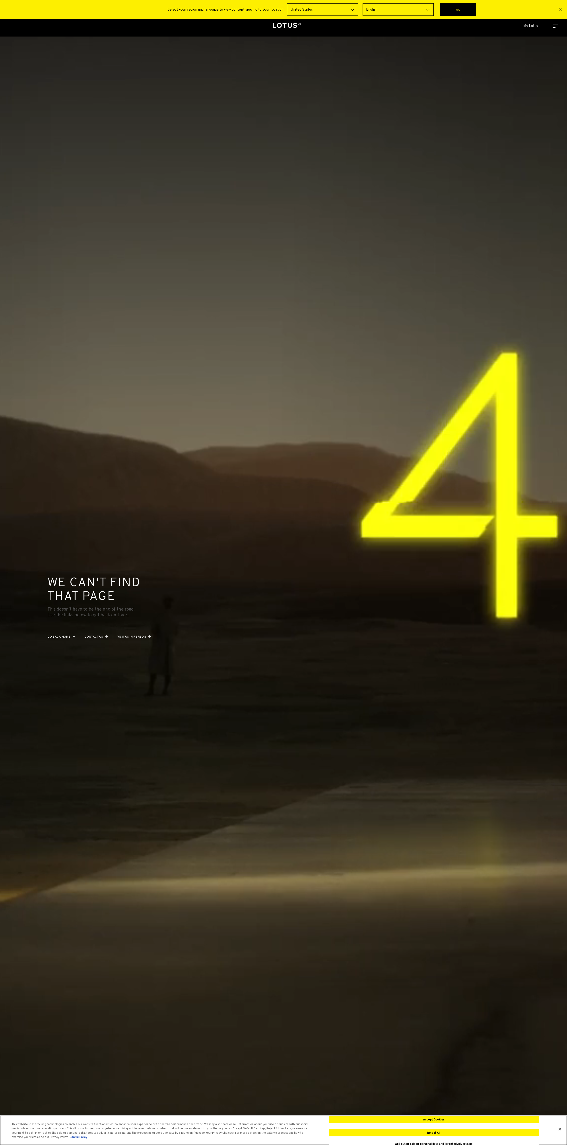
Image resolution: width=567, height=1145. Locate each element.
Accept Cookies (434, 1119)
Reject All (433, 1133)
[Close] (560, 1129)
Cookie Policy (78, 1137)
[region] (283, 1130)
